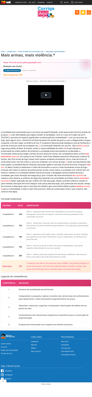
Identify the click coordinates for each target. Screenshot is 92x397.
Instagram (9, 375)
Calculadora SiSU (67, 351)
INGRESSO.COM (21, 2)
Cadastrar (34, 341)
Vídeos (33, 348)
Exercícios (64, 341)
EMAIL (66, 7)
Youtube (8, 379)
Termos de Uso (6, 353)
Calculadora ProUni (68, 354)
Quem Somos (6, 344)
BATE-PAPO (78, 2)
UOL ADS (18, 7)
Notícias (34, 345)
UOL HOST (32, 2)
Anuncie (4, 347)
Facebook (8, 371)
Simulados (65, 345)
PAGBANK (41, 2)
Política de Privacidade (9, 350)
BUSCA (66, 2)
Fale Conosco (36, 351)
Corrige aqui (65, 348)
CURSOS (49, 2)
